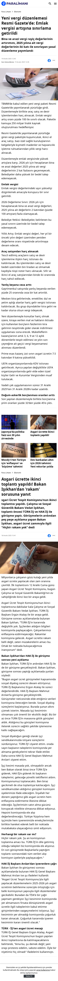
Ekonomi (17, 11)
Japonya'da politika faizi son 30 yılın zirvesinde (12, 435)
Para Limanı (6, 11)
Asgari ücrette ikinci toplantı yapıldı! (42, 433)
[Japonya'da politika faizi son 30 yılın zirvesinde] (14, 422)
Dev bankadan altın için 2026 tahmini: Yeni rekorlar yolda (41, 463)
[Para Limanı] (14, 3)
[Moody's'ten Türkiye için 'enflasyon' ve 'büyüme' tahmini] (14, 450)
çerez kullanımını (43, 970)
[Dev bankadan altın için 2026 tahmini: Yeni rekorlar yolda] (43, 450)
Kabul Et (29, 976)
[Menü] (55, 3)
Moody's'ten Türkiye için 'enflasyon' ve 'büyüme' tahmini (13, 463)
